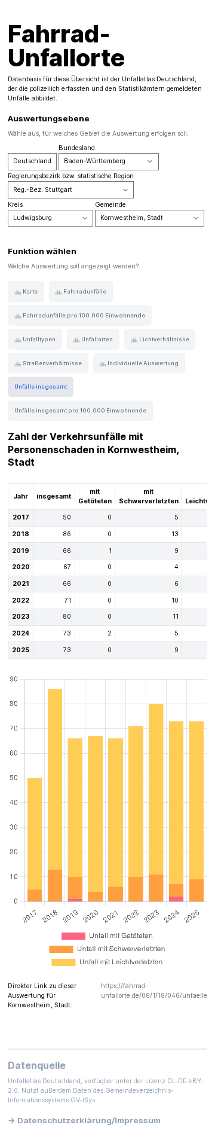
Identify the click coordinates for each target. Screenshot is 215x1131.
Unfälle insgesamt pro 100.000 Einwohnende (80, 410)
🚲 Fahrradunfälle (80, 291)
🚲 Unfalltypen (35, 339)
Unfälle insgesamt (40, 386)
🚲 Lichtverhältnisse (160, 339)
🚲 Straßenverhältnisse (48, 363)
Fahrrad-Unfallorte (66, 45)
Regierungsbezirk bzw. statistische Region (71, 176)
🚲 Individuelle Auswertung (139, 363)
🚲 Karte (26, 291)
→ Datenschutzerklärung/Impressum (84, 1120)
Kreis (15, 205)
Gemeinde (110, 205)
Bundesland (77, 148)
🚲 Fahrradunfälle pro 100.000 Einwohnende (79, 315)
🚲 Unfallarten (93, 339)
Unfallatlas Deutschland (158, 79)
